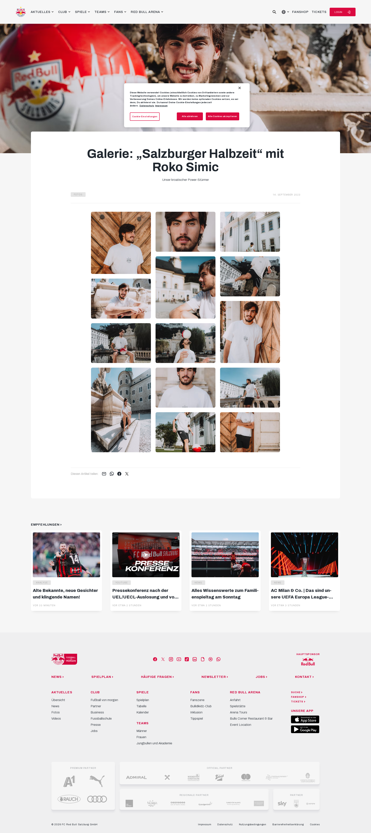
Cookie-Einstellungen (144, 116)
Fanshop (300, 12)
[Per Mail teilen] (104, 474)
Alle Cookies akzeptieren (222, 116)
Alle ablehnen (190, 116)
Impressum (161, 106)
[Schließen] (239, 88)
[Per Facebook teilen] (119, 474)
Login (338, 12)
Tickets (319, 12)
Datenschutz (147, 106)
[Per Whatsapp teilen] (112, 474)
